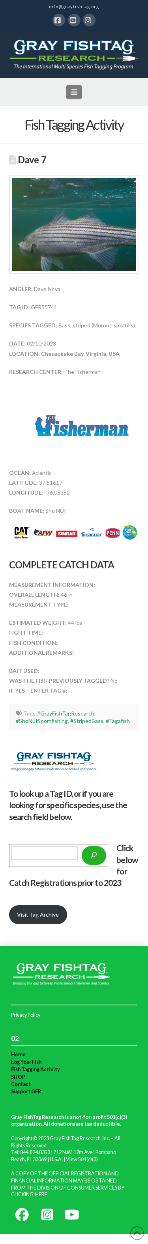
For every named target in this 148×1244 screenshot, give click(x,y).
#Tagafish (118, 720)
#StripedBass (86, 720)
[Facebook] (58, 20)
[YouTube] (74, 20)
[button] (74, 92)
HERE (41, 1194)
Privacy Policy (25, 1015)
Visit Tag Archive (38, 914)
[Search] (94, 855)
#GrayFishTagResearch (65, 713)
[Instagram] (89, 20)
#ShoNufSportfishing (42, 720)
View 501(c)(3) (82, 1159)
